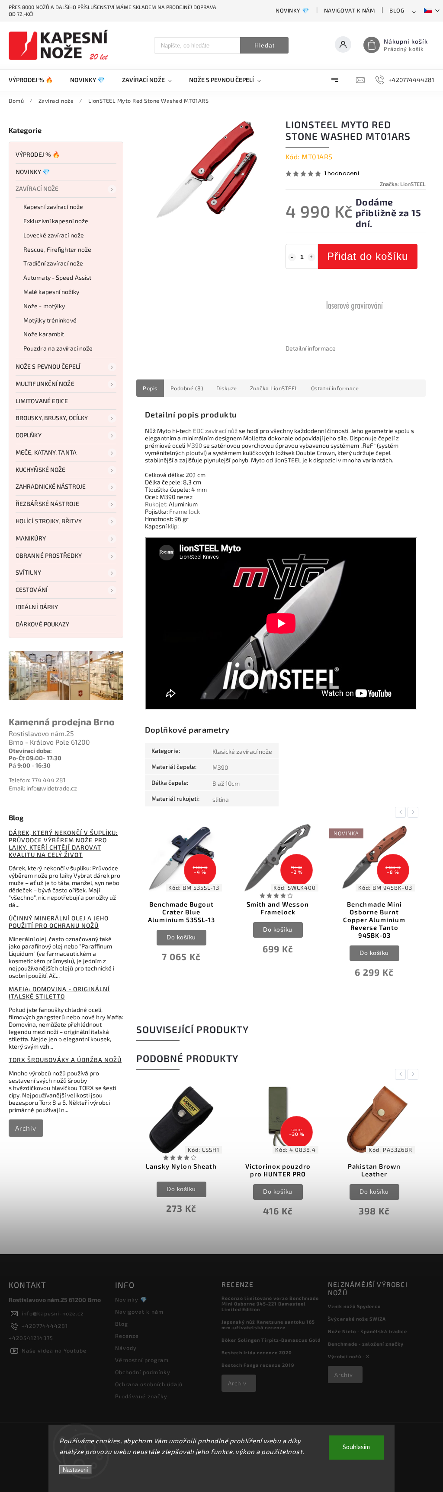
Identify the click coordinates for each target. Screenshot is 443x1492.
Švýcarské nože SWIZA (357, 1318)
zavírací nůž (221, 430)
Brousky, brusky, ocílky (52, 417)
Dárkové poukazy (43, 624)
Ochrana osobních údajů (149, 1384)
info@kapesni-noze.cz (52, 1313)
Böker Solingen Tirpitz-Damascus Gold (271, 1340)
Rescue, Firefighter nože (57, 249)
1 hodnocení (342, 174)
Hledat (264, 45)
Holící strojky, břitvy (49, 521)
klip (172, 526)
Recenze (127, 1335)
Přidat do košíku (367, 256)
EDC (198, 430)
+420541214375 (31, 1337)
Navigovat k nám (349, 10)
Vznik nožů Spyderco (354, 1306)
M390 (194, 445)
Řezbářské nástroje (47, 503)
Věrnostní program (142, 1359)
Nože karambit (43, 334)
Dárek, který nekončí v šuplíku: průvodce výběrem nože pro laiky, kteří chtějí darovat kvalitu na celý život (63, 843)
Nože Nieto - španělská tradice (367, 1331)
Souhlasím (356, 1447)
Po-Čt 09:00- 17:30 (35, 758)
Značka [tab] (274, 388)
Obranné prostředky (49, 555)
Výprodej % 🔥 (38, 154)
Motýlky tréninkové (50, 320)
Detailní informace (311, 348)
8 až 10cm (226, 783)
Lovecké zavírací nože (53, 235)
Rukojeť (155, 504)
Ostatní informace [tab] (335, 388)
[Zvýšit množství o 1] (311, 257)
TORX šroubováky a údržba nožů (65, 1059)
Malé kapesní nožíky (51, 291)
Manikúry (31, 538)
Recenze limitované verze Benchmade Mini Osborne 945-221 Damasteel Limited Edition (270, 1303)
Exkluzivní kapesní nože (55, 220)
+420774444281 (45, 1325)
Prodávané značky (141, 1396)
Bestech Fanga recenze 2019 (258, 1365)
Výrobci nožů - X (348, 1356)
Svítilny (28, 572)
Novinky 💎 (292, 10)
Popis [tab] (150, 388)
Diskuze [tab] (226, 388)
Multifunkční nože (45, 383)
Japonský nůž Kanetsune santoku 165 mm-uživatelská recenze (268, 1324)
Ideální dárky (37, 606)
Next (414, 812)
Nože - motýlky (44, 306)
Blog (396, 10)
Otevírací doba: (30, 750)
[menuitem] (35, 80)
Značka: (403, 183)
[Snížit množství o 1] (292, 257)
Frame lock (184, 511)
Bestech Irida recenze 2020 (257, 1352)
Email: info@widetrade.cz (43, 788)
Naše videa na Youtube (54, 1350)
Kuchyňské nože (40, 469)
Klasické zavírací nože (242, 751)
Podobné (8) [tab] (187, 388)
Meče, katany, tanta (46, 452)
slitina (220, 799)
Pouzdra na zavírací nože (58, 348)
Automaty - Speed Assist (57, 277)
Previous (402, 812)
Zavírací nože (37, 188)
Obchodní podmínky (142, 1372)
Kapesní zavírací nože (53, 206)
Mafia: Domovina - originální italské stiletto (59, 992)
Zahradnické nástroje (51, 486)
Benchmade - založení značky (366, 1344)
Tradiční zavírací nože (53, 263)
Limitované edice (42, 401)
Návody (126, 1347)
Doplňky (29, 435)
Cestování (32, 589)
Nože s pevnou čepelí (48, 366)
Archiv (25, 1128)
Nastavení (75, 1470)
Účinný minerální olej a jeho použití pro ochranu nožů (59, 921)
